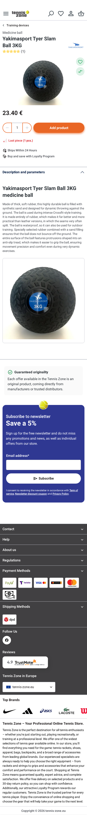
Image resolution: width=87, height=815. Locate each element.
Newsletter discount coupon (31, 493)
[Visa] (41, 583)
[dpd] (9, 619)
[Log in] (71, 13)
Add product (59, 128)
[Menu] (6, 13)
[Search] (50, 13)
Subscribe (46, 478)
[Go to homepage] (20, 13)
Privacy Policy (61, 493)
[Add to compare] (80, 71)
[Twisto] (25, 583)
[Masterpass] (56, 583)
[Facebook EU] (7, 640)
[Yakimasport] (76, 45)
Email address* (17, 456)
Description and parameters (24, 172)
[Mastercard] (72, 583)
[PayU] (9, 583)
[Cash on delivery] (9, 594)
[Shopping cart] (81, 13)
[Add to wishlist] (80, 61)
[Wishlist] (60, 13)
